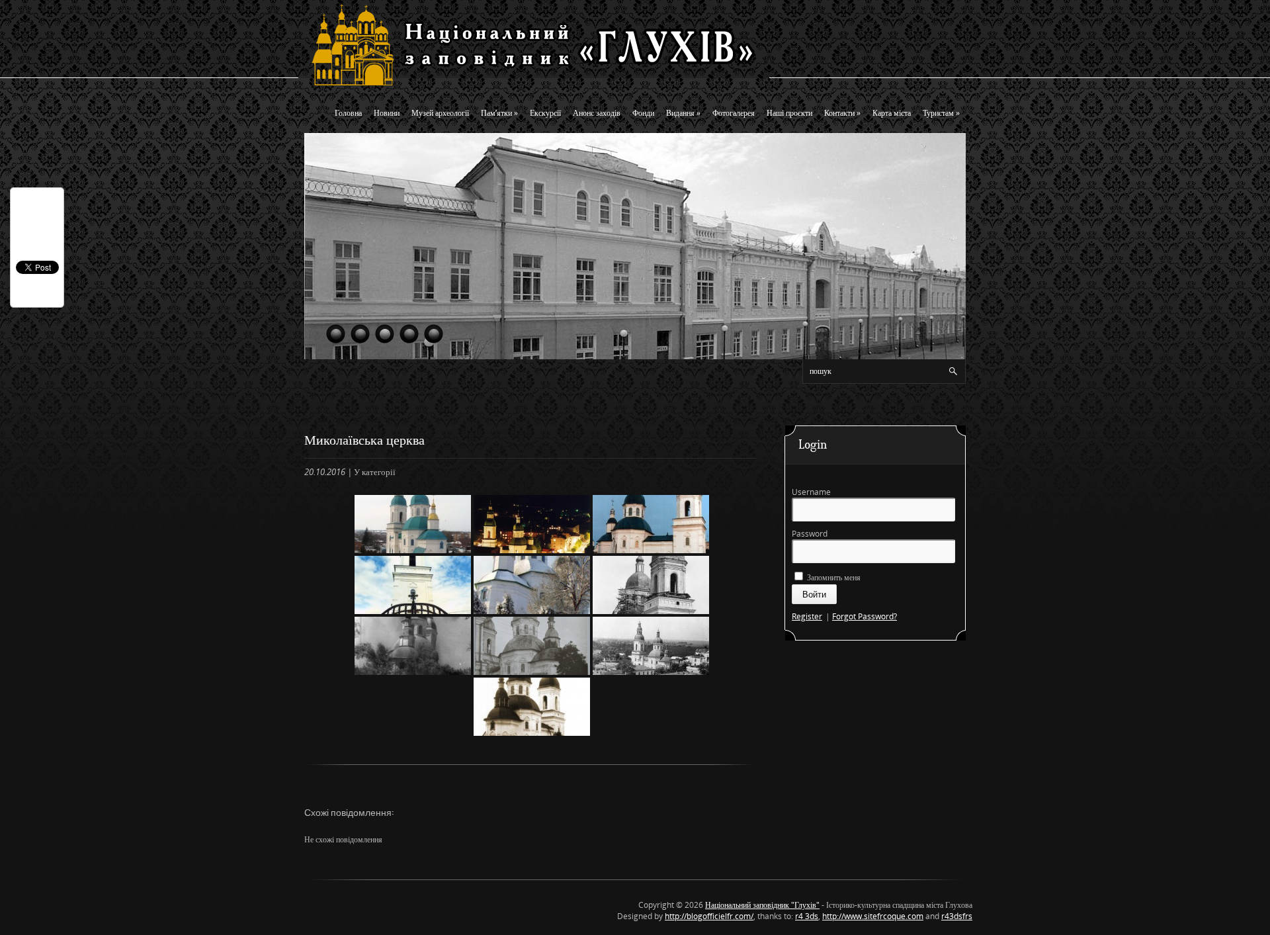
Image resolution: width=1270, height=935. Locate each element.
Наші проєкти (789, 112)
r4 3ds (806, 916)
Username (811, 492)
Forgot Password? (864, 616)
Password (809, 533)
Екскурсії (545, 112)
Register (807, 616)
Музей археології (440, 112)
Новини (387, 112)
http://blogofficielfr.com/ (709, 916)
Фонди (643, 112)
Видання (683, 112)
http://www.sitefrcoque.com (872, 916)
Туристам (941, 112)
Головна (348, 112)
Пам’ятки (499, 112)
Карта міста (891, 112)
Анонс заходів (596, 112)
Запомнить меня (833, 577)
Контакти (842, 112)
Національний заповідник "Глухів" (762, 905)
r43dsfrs (956, 916)
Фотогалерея (733, 112)
